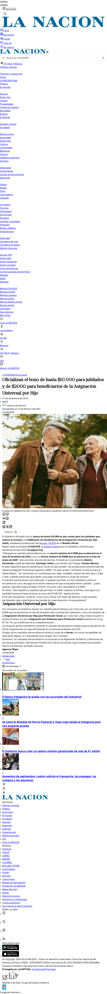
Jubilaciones (8, 656)
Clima (3, 77)
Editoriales (5, 167)
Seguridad (5, 137)
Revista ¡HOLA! (7, 291)
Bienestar (5, 151)
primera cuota (51, 546)
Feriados (4, 218)
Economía (21, 374)
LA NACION (8, 374)
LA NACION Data (8, 80)
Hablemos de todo (10, 157)
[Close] (4, 784)
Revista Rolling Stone (11, 301)
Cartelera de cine (9, 241)
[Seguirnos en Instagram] (4, 930)
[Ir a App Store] (10, 955)
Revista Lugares (8, 295)
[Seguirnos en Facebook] (4, 913)
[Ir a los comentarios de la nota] (7, 514)
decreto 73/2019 (47, 543)
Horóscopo (6, 214)
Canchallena (6, 194)
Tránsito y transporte (11, 73)
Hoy (8, 659)
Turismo (4, 208)
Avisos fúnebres (8, 261)
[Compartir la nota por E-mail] (10, 527)
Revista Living (7, 298)
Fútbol (3, 184)
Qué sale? (5, 238)
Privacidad (50, 969)
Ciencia (4, 154)
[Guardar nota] (4, 514)
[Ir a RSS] (4, 939)
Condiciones (38, 969)
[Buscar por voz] (103, 58)
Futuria (4, 93)
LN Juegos (5, 204)
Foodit (6, 39)
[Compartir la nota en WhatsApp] (7, 518)
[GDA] (10, 979)
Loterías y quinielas (10, 221)
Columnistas (6, 171)
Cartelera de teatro (10, 244)
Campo (4, 100)
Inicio (6, 30)
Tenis (2, 191)
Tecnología (5, 211)
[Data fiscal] (4, 989)
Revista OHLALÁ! (8, 288)
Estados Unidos (8, 124)
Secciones (8, 34)
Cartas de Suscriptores (12, 174)
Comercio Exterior (9, 107)
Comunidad (6, 147)
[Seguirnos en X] (4, 922)
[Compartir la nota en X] (7, 527)
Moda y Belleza (8, 228)
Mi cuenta (8, 47)
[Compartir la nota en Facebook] (4, 527)
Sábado (4, 275)
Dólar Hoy (5, 97)
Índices (4, 114)
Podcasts (5, 224)
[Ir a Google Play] (10, 949)
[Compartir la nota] (4, 518)
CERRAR (4, 2)
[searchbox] (52, 58)
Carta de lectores (9, 268)
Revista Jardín (7, 305)
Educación (5, 140)
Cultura (4, 144)
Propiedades (6, 104)
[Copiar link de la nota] (4, 523)
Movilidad (5, 110)
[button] (53, 209)
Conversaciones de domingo (15, 271)
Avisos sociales (8, 265)
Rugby (3, 187)
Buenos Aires (7, 134)
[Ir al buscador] (5, 13)
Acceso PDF (6, 255)
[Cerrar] (47, 52)
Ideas (3, 278)
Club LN (7, 43)
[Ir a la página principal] (53, 26)
